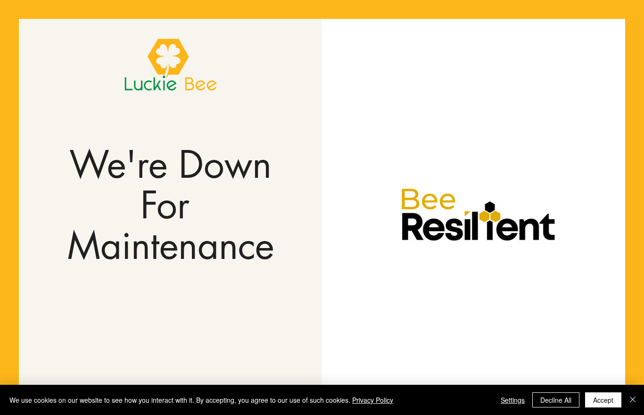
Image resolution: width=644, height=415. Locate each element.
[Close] (632, 399)
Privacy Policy (372, 400)
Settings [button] (513, 400)
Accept (603, 400)
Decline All (555, 400)
